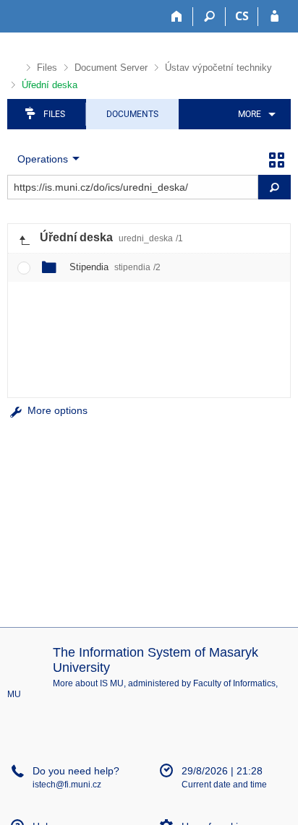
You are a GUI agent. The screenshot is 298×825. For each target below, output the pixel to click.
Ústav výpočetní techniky (218, 67)
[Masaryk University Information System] (33, 16)
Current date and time (224, 784)
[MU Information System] (13, 65)
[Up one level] (24, 238)
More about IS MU (88, 683)
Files (47, 67)
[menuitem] (254, 114)
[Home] (177, 16)
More (249, 114)
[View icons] (276, 158)
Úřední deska (49, 84)
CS (242, 16)
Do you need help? (76, 771)
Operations (42, 159)
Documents (132, 114)
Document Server (111, 67)
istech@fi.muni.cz (67, 784)
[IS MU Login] (274, 16)
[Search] (209, 16)
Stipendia (115, 267)
